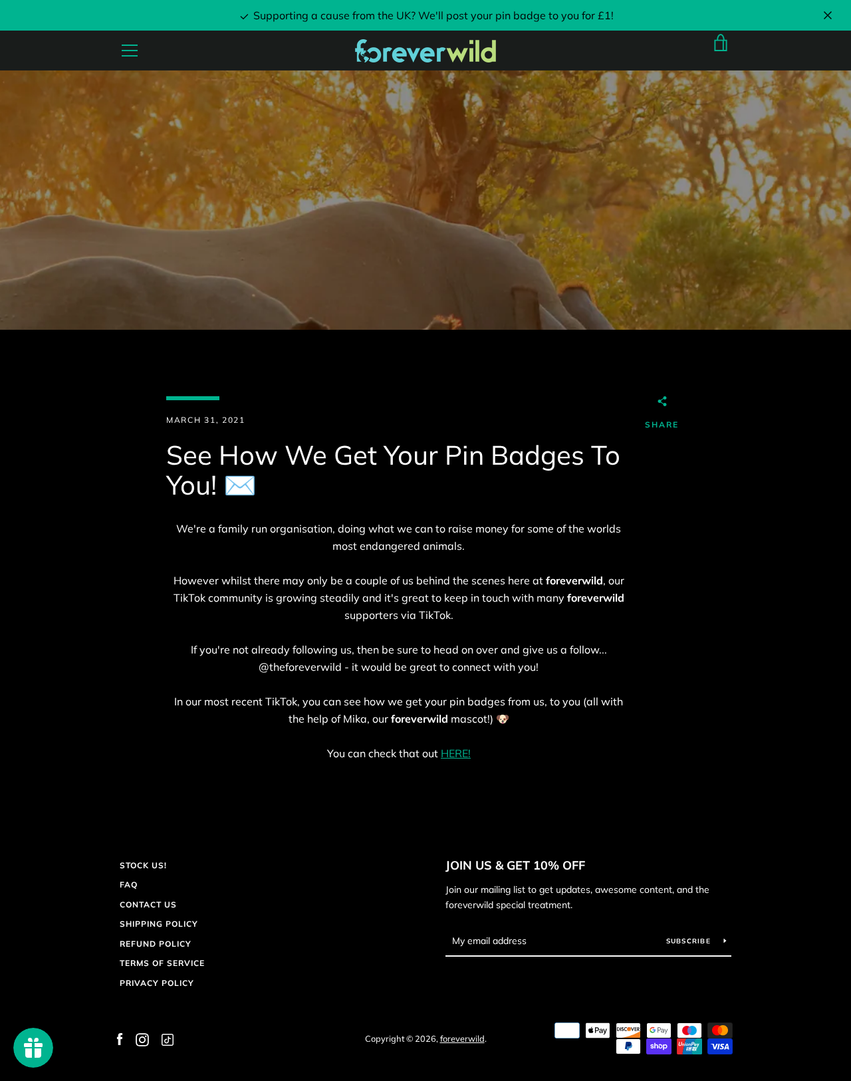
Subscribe (690, 941)
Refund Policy (155, 944)
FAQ (129, 885)
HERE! (456, 753)
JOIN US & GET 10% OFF (515, 865)
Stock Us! (143, 865)
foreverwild (462, 1038)
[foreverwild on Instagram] (142, 1038)
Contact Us (148, 904)
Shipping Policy (159, 924)
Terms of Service (162, 963)
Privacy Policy (157, 983)
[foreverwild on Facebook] (119, 1038)
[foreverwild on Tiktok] (167, 1038)
